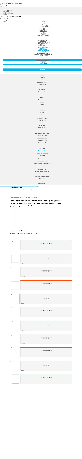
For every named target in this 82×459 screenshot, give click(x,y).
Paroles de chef (6, 12)
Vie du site (42, 77)
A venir (43, 28)
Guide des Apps (42, 127)
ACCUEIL (44, 23)
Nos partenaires (43, 52)
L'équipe (42, 87)
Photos (43, 31)
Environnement (43, 63)
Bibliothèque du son (42, 130)
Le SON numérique (43, 45)
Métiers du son (42, 84)
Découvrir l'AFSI (42, 79)
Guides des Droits (43, 59)
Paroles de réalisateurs (8, 13)
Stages (43, 62)
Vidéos (42, 104)
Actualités (43, 33)
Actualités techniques (43, 37)
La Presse (43, 34)
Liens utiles (43, 61)
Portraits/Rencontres (7, 10)
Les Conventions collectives (43, 57)
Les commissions (42, 89)
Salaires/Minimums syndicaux (42, 176)
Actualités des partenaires (43, 53)
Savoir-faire (43, 41)
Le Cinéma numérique (42, 142)
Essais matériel (43, 39)
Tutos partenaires (43, 55)
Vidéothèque (6, 11)
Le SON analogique (42, 138)
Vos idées (42, 106)
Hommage (5, 14)
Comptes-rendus (42, 99)
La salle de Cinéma (43, 43)
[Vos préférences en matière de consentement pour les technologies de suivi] (80, 457)
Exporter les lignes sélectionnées (7, 1)
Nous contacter (42, 91)
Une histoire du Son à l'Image (43, 42)
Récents (43, 29)
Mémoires (42, 122)
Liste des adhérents (44, 26)
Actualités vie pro (43, 56)
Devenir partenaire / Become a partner (42, 163)
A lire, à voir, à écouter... (42, 114)
